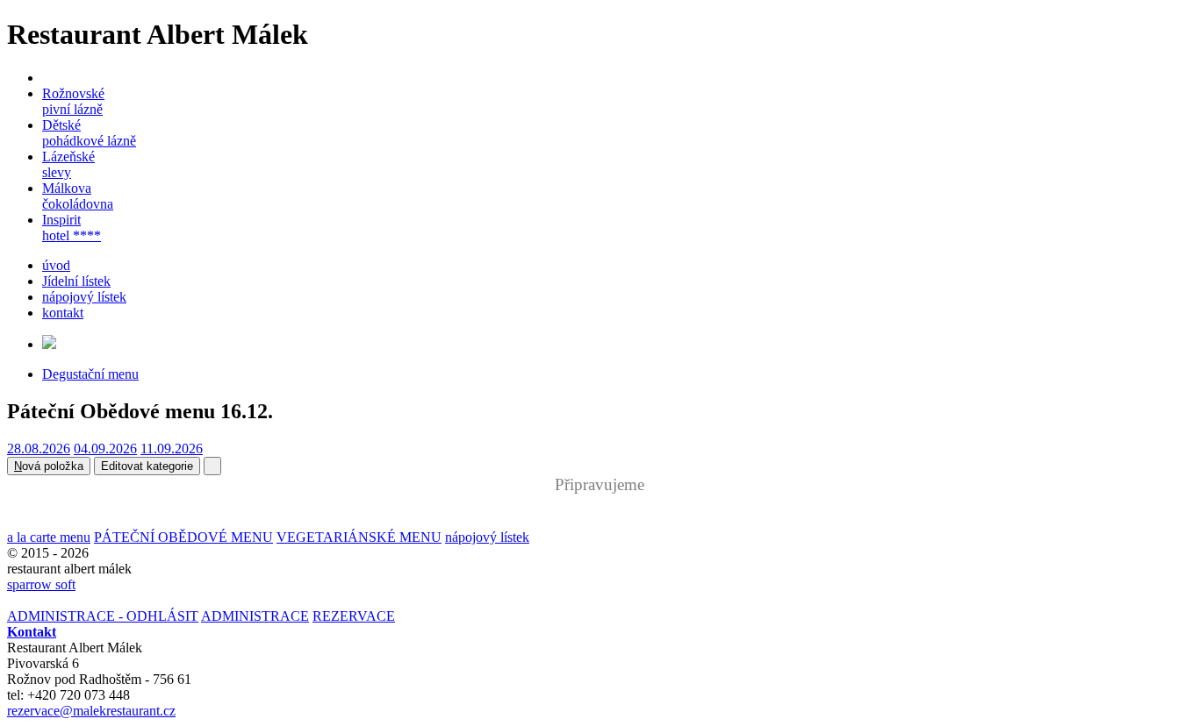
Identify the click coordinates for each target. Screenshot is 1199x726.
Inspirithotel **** (71, 227)
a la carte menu (48, 537)
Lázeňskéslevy (68, 164)
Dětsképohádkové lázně (89, 132)
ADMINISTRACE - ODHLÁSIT (102, 616)
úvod (56, 265)
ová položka (48, 466)
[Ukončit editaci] (212, 466)
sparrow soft (41, 584)
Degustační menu (90, 374)
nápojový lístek (84, 296)
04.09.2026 (105, 448)
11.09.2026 (171, 448)
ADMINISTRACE (255, 616)
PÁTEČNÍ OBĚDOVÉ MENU (183, 537)
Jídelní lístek (76, 281)
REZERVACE (353, 616)
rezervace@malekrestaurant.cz (91, 710)
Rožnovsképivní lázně (73, 101)
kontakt (62, 312)
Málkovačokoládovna (77, 196)
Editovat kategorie (147, 466)
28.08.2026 (38, 448)
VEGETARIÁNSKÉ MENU (359, 537)
